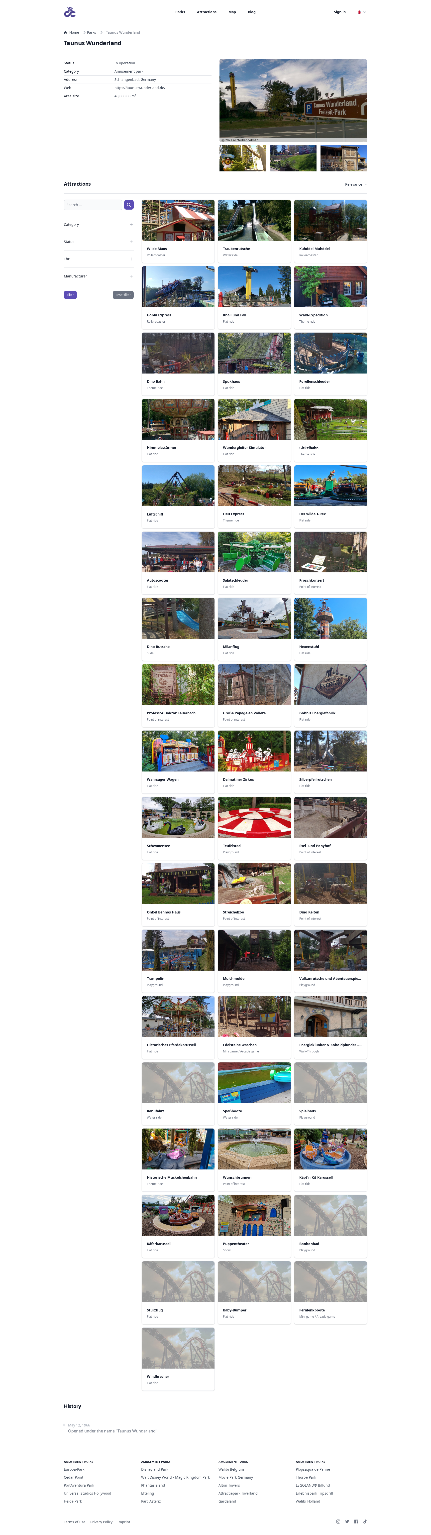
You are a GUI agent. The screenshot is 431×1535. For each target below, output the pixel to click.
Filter (70, 295)
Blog (252, 11)
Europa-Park (74, 1469)
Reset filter (123, 295)
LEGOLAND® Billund (313, 1485)
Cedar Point (73, 1477)
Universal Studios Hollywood (87, 1493)
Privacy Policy (101, 1522)
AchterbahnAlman (245, 140)
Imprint (123, 1522)
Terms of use (74, 1522)
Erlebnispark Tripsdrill (314, 1493)
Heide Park (73, 1501)
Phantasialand (153, 1485)
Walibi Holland (308, 1501)
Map (232, 11)
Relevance (353, 184)
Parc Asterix (151, 1501)
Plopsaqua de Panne (313, 1469)
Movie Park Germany (235, 1477)
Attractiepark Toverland (238, 1493)
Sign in (340, 11)
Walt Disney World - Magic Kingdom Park (175, 1477)
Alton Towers (229, 1485)
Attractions (206, 11)
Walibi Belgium (231, 1469)
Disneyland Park (154, 1469)
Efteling (147, 1493)
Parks (180, 11)
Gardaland (227, 1501)
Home (74, 32)
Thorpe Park (306, 1477)
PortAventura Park (79, 1485)
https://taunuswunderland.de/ (139, 87)
